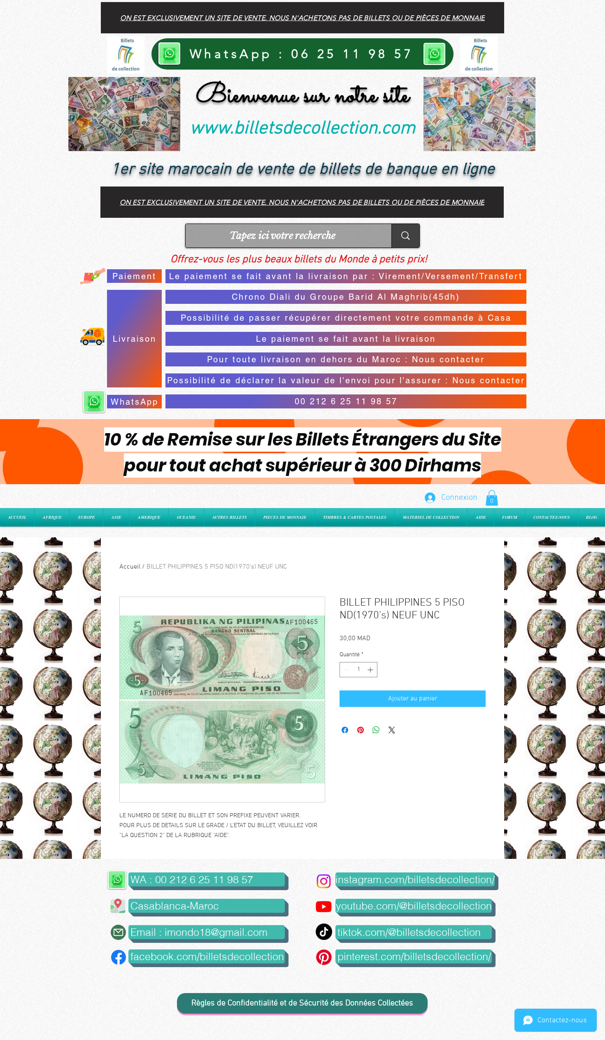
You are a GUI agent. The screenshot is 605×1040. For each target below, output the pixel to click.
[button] (491, 498)
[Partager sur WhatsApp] (376, 730)
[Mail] (118, 932)
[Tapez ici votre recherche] (405, 235)
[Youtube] (323, 906)
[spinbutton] (358, 669)
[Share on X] (392, 730)
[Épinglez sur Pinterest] (360, 730)
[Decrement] (346, 669)
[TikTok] (324, 931)
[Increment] (371, 669)
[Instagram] (323, 881)
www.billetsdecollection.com (302, 129)
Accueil (129, 567)
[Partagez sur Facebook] (345, 730)
